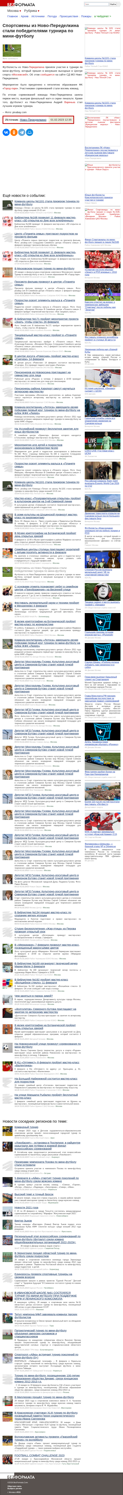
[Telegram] (21, 132)
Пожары (86, 16)
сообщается (47, 74)
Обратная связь (15, 1486)
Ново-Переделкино (33, 119)
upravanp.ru (13, 58)
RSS (19, 1492)
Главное (12, 16)
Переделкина (36, 67)
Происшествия (69, 16)
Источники (38, 16)
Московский (20, 74)
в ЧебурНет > (102, 16)
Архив (24, 16)
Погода (52, 16)
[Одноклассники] (14, 132)
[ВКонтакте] (6, 132)
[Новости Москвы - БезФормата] (18, 4)
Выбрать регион (15, 1488)
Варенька (69, 102)
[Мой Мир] (29, 132)
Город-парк (10, 88)
